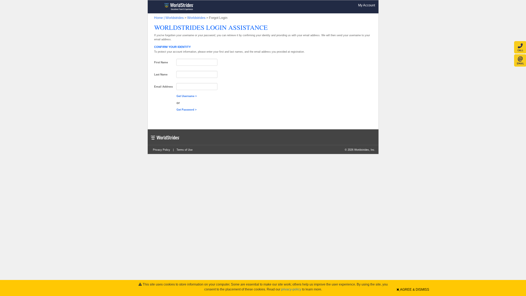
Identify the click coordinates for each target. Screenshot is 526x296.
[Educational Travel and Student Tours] (175, 6)
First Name (161, 62)
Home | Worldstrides (169, 18)
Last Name (160, 74)
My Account (366, 5)
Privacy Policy (161, 149)
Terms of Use (184, 149)
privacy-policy (291, 289)
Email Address (163, 86)
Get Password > (186, 109)
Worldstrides (196, 18)
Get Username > (186, 96)
